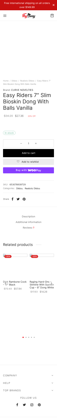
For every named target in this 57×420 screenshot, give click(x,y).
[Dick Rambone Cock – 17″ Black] (15, 266)
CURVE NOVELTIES (22, 89)
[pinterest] (39, 405)
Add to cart (28, 152)
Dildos (14, 80)
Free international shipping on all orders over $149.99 (27, 5)
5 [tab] (34, 337)
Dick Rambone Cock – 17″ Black (15, 283)
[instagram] (32, 405)
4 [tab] (31, 337)
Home (6, 80)
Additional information (28, 222)
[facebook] (17, 405)
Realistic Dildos (27, 80)
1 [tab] (23, 337)
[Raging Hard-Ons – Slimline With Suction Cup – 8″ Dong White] (42, 266)
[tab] (28, 216)
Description (28, 216)
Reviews (28, 227)
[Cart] (52, 15)
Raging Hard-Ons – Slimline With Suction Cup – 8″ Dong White (42, 284)
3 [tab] (28, 337)
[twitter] (24, 405)
